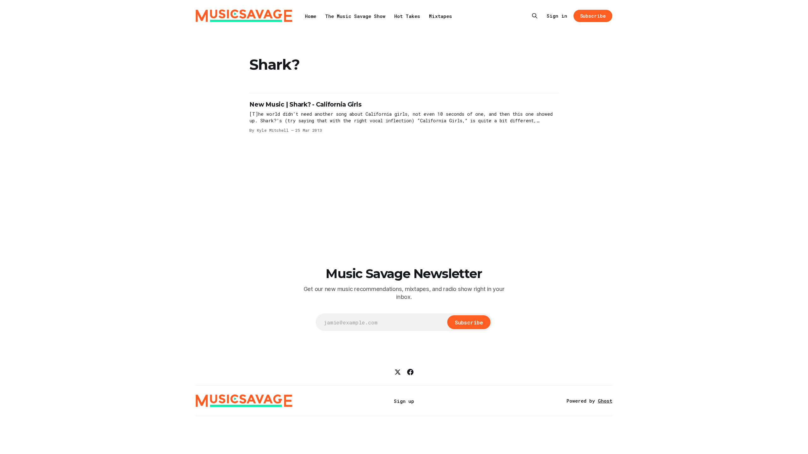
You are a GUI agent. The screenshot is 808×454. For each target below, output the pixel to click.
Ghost (605, 401)
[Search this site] (535, 16)
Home (310, 16)
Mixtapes (440, 16)
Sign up (404, 401)
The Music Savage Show (355, 16)
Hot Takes (407, 16)
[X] (398, 372)
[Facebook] (410, 372)
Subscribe (593, 16)
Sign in (557, 16)
